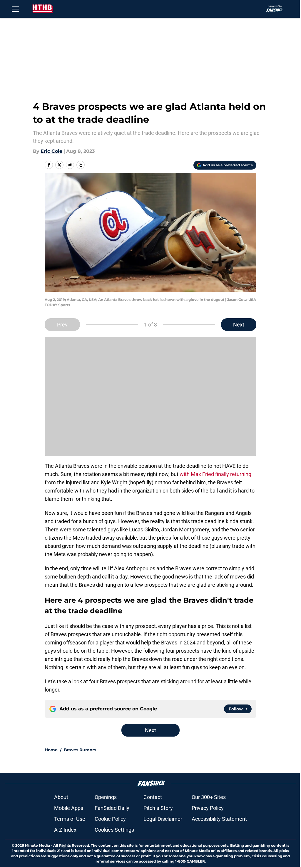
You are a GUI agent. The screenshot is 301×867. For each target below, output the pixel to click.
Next (238, 324)
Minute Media (37, 845)
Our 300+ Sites (209, 797)
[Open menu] (15, 8)
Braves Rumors (80, 749)
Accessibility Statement (219, 819)
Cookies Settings (114, 830)
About (61, 797)
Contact (152, 797)
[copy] (80, 165)
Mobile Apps (68, 808)
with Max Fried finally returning (215, 474)
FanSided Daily (112, 808)
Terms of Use (69, 819)
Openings (106, 797)
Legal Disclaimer (162, 819)
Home (51, 749)
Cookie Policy (110, 819)
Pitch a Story (158, 808)
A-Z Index (65, 830)
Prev (62, 324)
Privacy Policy (208, 808)
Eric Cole (51, 151)
